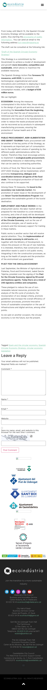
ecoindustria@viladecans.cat (29, 602)
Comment (6, 369)
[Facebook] (24, 592)
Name (4, 399)
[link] (22, 631)
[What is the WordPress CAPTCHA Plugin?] (15, 438)
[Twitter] (12, 592)
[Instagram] (18, 592)
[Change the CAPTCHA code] (31, 436)
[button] (42, 5)
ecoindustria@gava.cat (29, 615)
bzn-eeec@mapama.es (28, 42)
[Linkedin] (7, 592)
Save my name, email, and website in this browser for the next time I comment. (20, 431)
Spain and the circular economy (23, 345)
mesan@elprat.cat (29, 647)
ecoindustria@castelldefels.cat (29, 660)
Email (4, 409)
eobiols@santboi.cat (23, 633)
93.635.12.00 (22, 631)
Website (4, 418)
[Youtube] (29, 592)
